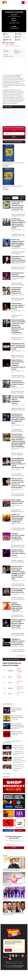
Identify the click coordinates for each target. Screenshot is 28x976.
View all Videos (6, 773)
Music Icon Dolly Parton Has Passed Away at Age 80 (13, 884)
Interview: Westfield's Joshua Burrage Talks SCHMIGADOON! (17, 536)
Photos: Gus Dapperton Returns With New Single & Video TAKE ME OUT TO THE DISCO (17, 243)
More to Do (8, 39)
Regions (15, 963)
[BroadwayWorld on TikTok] (19, 955)
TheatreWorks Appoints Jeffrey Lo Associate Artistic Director (18, 306)
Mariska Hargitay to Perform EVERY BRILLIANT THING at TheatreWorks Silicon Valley (18, 623)
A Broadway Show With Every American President (18, 274)
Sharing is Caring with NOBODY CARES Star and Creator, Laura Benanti (19, 747)
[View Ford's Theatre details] (14, 66)
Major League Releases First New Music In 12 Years (17, 501)
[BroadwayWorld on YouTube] (10, 958)
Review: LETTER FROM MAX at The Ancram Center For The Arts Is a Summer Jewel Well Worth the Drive (18, 483)
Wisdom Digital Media (18, 965)
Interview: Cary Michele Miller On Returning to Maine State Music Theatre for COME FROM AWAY (18, 418)
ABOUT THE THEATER (9, 44)
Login (19, 2)
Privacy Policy (18, 967)
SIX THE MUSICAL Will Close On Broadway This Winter (14, 899)
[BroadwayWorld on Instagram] (13, 955)
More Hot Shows (8, 830)
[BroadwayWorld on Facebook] (10, 955)
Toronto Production (19, 676)
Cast (6, 34)
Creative (19, 34)
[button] (23, 2)
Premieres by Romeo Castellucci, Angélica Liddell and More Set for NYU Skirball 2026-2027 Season (18, 223)
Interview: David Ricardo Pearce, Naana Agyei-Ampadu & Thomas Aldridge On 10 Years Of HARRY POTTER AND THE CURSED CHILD (18, 572)
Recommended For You (8, 704)
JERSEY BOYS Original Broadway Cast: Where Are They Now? (13, 913)
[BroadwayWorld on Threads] (22, 955)
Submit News (9, 963)
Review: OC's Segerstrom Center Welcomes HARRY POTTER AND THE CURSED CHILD (17, 518)
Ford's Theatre (9, 42)
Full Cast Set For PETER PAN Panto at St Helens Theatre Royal (18, 383)
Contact (16, 961)
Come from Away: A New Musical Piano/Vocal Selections (13, 187)
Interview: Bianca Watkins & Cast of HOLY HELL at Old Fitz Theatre (18, 552)
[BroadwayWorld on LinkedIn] (16, 955)
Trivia (18, 39)
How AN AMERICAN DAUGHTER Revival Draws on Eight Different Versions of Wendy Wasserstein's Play (18, 463)
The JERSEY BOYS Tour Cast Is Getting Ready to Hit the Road (18, 753)
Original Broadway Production (19, 670)
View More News (20, 656)
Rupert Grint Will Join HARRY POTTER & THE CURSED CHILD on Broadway (13, 869)
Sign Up (14, 137)
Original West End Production (20, 687)
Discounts (20, 830)
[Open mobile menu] (26, 2)
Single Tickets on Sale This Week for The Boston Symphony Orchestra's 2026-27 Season (18, 364)
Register (15, 2)
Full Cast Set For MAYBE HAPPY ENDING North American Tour (16, 290)
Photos (19, 37)
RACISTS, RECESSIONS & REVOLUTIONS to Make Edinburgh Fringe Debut (16, 606)
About (12, 961)
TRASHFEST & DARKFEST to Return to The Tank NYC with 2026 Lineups (18, 641)
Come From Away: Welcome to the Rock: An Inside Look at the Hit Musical (13, 163)
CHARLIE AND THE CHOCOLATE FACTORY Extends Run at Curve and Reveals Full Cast (17, 205)
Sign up (14, 847)
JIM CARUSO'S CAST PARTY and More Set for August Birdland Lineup (18, 346)
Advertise (7, 961)
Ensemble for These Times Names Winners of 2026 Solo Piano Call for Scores (18, 259)
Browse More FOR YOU (13, 741)
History (7, 37)
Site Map (20, 963)
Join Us (21, 961)
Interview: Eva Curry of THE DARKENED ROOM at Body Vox (18, 590)
